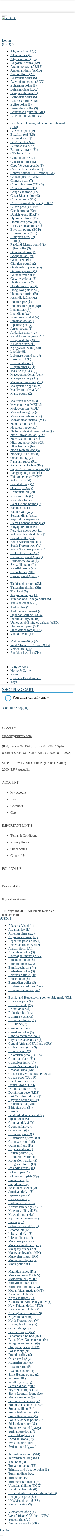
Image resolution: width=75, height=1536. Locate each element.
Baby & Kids (19, 667)
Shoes (14, 674)
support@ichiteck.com (17, 736)
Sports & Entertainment (25, 678)
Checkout (16, 806)
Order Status (18, 849)
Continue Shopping (15, 708)
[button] (8, 44)
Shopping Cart (18, 689)
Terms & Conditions (23, 835)
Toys (13, 682)
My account (18, 792)
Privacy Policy (20, 842)
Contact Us (17, 855)
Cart (13, 812)
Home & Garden (21, 670)
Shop (13, 799)
